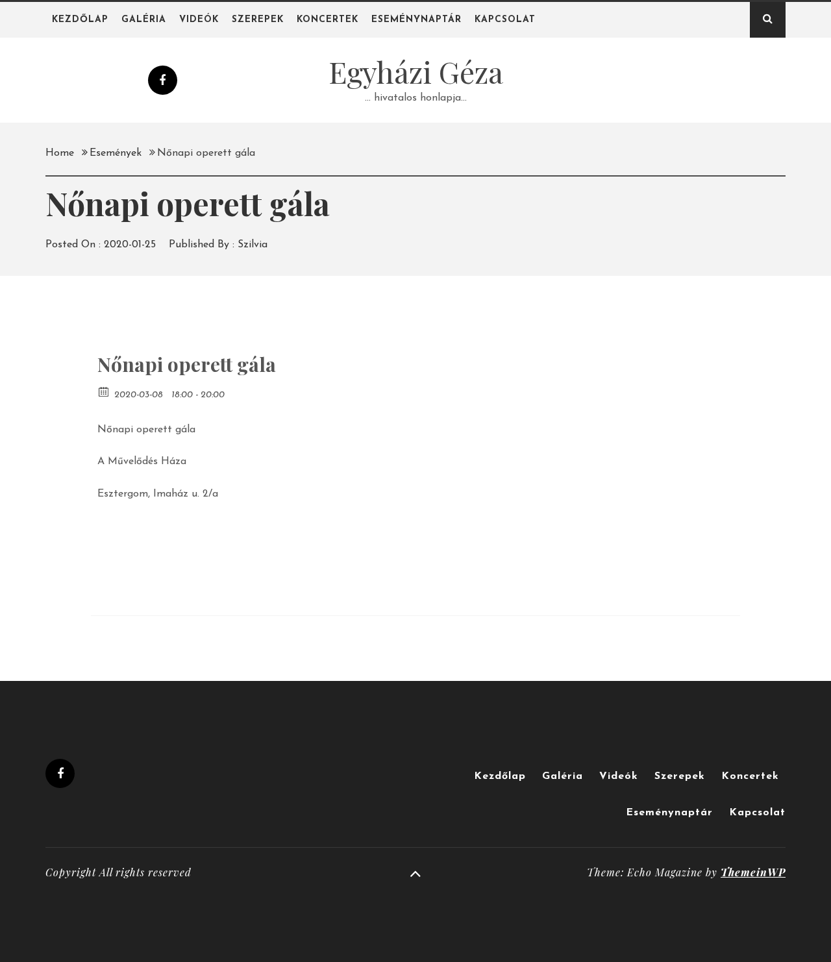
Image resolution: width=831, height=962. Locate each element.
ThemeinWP (753, 872)
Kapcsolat (505, 20)
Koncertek (327, 20)
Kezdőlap (80, 20)
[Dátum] (104, 391)
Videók (199, 20)
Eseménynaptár (416, 20)
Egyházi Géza (416, 71)
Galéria (143, 20)
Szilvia (252, 245)
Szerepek (258, 20)
